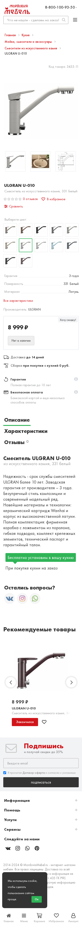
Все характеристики (18, 300)
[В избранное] (44, 722)
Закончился (25, 722)
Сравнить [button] (16, 206)
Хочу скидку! (68, 320)
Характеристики (25, 431)
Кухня (26, 35)
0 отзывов (30, 198)
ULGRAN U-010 (24, 708)
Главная (11, 35)
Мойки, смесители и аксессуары (29, 41)
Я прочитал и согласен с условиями (42, 773)
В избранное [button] (56, 199)
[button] (76, 379)
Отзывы (16, 442)
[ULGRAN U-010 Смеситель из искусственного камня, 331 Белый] (15, 162)
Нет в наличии (21, 340)
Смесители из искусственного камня (31, 48)
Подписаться (41, 782)
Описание (17, 419)
